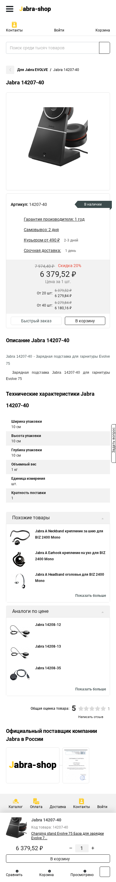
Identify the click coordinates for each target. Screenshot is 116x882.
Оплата (36, 807)
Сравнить (14, 875)
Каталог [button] (16, 807)
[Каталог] (9, 9)
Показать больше (90, 596)
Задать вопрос (114, 440)
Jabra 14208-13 (48, 646)
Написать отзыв (90, 717)
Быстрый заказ (36, 320)
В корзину (85, 320)
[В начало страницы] (105, 872)
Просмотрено (82, 875)
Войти (59, 30)
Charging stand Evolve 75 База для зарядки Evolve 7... (67, 835)
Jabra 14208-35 (48, 668)
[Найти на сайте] (104, 48)
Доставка (58, 807)
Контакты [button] (14, 30)
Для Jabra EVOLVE (32, 70)
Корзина (102, 30)
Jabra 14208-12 (48, 625)
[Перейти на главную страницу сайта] (44, 8)
